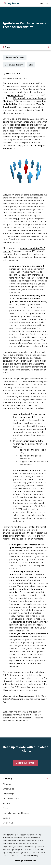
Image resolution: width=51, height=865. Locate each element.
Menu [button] (42, 3)
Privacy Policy (31, 855)
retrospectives (15, 95)
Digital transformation (15, 57)
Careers (6, 818)
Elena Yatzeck (13, 73)
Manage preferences (25, 861)
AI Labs (6, 803)
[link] (25, 763)
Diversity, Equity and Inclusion (16, 813)
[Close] (48, 830)
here (18, 699)
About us (7, 784)
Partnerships (8, 793)
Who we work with (11, 798)
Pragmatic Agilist (27, 696)
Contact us (8, 823)
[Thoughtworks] (11, 3)
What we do (8, 789)
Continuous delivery (14, 65)
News (5, 808)
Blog (31, 65)
